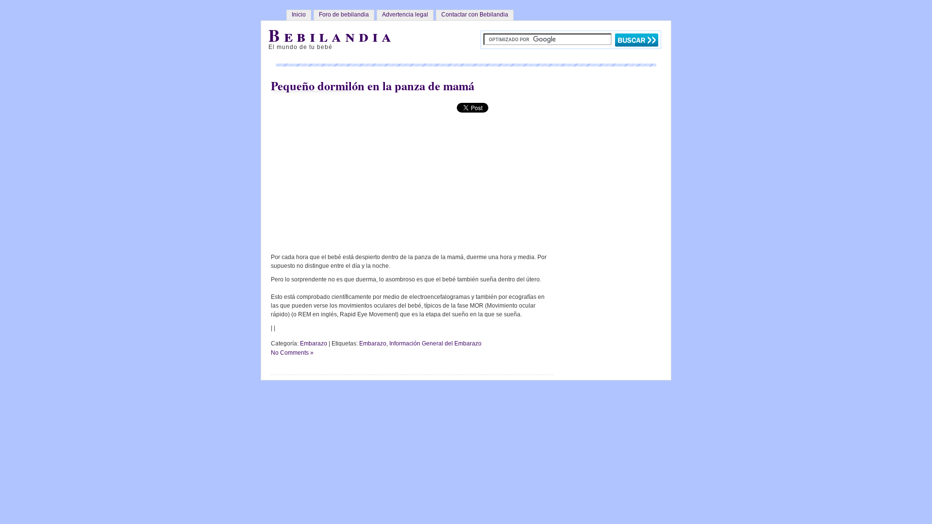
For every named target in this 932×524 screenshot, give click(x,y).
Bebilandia (331, 35)
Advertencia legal (405, 14)
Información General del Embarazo (435, 343)
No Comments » (292, 352)
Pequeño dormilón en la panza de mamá (372, 85)
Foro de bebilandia (344, 14)
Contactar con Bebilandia (474, 14)
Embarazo (313, 343)
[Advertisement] (354, 169)
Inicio (299, 14)
